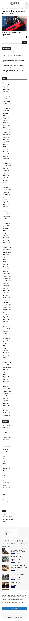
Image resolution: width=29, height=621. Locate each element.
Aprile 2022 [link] (5, 206)
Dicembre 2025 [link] (7, 101)
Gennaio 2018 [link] (6, 329)
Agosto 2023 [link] (6, 168)
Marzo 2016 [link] (6, 381)
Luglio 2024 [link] (6, 142)
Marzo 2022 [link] (6, 209)
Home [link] (3, 8)
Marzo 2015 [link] (6, 410)
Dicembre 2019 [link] (7, 273)
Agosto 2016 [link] (6, 369)
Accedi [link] (4, 514)
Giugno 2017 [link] (6, 345)
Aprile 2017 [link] (5, 350)
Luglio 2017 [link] (6, 343)
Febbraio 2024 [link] (6, 154)
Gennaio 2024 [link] (6, 156)
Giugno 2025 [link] (6, 115)
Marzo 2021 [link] (6, 237)
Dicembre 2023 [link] (7, 158)
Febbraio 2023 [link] (6, 182)
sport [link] (4, 492)
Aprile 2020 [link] (5, 264)
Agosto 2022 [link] (6, 197)
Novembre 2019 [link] (7, 276)
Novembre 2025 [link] (7, 103)
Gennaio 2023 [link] (6, 185)
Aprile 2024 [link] (5, 149)
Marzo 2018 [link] (6, 324)
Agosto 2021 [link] (6, 225)
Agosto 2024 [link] (6, 139)
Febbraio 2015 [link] (6, 412)
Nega (14, 613)
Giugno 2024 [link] (6, 144)
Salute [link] (4, 485)
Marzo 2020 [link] (6, 266)
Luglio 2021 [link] (6, 228)
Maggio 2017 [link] (6, 348)
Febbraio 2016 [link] (6, 384)
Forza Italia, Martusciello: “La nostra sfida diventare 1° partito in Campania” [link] (18, 576)
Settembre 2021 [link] (7, 223)
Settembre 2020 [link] (7, 252)
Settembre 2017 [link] (7, 338)
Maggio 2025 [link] (6, 118)
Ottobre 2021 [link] (6, 221)
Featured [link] (5, 454)
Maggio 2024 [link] (6, 146)
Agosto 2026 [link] (6, 82)
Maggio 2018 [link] (6, 319)
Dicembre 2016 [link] (7, 360)
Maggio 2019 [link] (6, 290)
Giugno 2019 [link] (6, 288)
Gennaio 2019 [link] (6, 300)
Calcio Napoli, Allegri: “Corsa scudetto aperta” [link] (14, 52)
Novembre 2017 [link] (7, 333)
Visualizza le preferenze (14, 617)
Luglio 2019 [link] (6, 285)
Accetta (14, 608)
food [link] (4, 456)
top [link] (3, 499)
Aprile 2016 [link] (5, 379)
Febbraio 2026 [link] (6, 96)
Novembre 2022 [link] (7, 190)
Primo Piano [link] (6, 482)
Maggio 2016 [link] (6, 376)
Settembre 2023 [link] (7, 166)
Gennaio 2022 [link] (6, 214)
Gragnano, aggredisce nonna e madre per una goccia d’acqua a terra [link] (19, 567)
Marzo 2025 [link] (6, 122)
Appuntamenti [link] (6, 430)
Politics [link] (4, 480)
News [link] (4, 473)
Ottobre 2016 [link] (6, 365)
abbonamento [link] (6, 425)
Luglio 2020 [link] (6, 257)
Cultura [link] (4, 444)
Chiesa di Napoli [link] (7, 437)
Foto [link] (4, 458)
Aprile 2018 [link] (5, 321)
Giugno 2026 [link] (6, 86)
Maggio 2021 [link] (6, 233)
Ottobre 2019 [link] (6, 278)
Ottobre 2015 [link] (6, 393)
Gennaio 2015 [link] (6, 415)
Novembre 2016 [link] (7, 362)
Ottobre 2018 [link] (6, 307)
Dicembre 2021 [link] (7, 216)
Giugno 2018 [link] (6, 317)
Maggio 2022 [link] (6, 204)
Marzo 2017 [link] (6, 353)
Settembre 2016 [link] (7, 367)
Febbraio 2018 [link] (6, 326)
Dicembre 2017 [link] (7, 331)
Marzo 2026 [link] (6, 94)
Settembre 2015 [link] (7, 396)
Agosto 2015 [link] (6, 398)
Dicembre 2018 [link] (7, 302)
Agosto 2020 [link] (6, 254)
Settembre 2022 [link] (7, 194)
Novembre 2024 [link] (7, 132)
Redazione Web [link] (5, 36)
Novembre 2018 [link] (7, 305)
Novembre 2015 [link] (7, 391)
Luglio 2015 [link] (6, 400)
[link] (27, 6)
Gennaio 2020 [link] (6, 271)
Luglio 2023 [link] (6, 170)
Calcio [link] (4, 434)
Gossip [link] (4, 461)
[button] (26, 592)
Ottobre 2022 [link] (6, 192)
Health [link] (4, 463)
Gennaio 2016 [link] (6, 386)
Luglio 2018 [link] (6, 314)
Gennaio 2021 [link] (6, 242)
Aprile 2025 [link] (5, 120)
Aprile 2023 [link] (5, 178)
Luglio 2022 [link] (6, 199)
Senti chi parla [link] (6, 487)
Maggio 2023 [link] (6, 175)
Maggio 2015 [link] (6, 405)
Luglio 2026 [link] (6, 84)
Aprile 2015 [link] (5, 408)
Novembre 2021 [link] (7, 218)
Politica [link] (4, 478)
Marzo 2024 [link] (6, 151)
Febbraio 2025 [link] (6, 125)
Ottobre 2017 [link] (6, 336)
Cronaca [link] (3, 30)
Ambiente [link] (5, 427)
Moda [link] (4, 470)
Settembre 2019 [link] (7, 281)
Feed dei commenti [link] (8, 519)
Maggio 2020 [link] (6, 261)
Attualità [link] (5, 432)
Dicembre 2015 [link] (7, 388)
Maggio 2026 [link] (6, 89)
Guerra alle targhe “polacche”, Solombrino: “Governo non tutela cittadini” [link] (13, 61)
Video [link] (4, 504)
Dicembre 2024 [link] (7, 130)
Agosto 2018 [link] (6, 312)
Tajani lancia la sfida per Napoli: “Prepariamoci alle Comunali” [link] (18, 584)
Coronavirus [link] (6, 439)
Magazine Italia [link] (6, 468)
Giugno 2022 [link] (6, 202)
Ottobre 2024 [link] (6, 134)
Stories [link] (4, 494)
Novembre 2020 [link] (7, 247)
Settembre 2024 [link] (7, 137)
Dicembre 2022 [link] (7, 187)
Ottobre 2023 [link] (6, 163)
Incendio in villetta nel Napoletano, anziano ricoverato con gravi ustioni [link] (13, 66)
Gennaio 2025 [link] (6, 127)
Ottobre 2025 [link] (6, 106)
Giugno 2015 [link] (6, 403)
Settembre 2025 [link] (7, 108)
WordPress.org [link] (6, 521)
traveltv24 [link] (5, 502)
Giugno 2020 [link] (6, 259)
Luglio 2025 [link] (6, 113)
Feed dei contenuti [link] (7, 516)
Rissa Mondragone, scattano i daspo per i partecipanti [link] (13, 56)
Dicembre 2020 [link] (7, 245)
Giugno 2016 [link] (6, 374)
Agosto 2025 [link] (6, 110)
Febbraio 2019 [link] (6, 297)
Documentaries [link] (7, 446)
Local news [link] (5, 466)
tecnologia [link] (5, 497)
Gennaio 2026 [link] (6, 98)
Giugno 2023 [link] (6, 173)
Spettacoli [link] (5, 490)
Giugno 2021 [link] (6, 230)
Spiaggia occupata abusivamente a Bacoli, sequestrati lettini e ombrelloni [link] (13, 71)
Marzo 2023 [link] (6, 180)
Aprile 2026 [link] (5, 91)
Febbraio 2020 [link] (6, 269)
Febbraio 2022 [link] (6, 211)
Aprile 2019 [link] (5, 293)
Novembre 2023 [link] (7, 161)
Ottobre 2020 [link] (6, 249)
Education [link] (5, 451)
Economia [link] (5, 449)
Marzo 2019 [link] (6, 295)
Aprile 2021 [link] (5, 235)
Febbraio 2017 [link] (6, 355)
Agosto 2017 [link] (6, 341)
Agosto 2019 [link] (6, 283)
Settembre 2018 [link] (7, 309)
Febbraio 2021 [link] (6, 240)
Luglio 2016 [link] (6, 372)
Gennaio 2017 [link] (6, 357)
